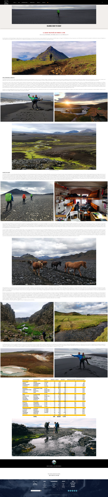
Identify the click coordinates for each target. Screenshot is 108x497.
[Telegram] (76, 490)
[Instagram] (72, 490)
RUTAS (15, 2)
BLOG (19, 2)
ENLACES (38, 2)
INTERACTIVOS (32, 2)
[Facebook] (107, 200)
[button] (102, 2)
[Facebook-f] (68, 490)
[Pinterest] (74, 490)
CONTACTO (43, 2)
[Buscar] (41, 490)
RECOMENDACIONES (24, 2)
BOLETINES (73, 484)
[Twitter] (70, 490)
